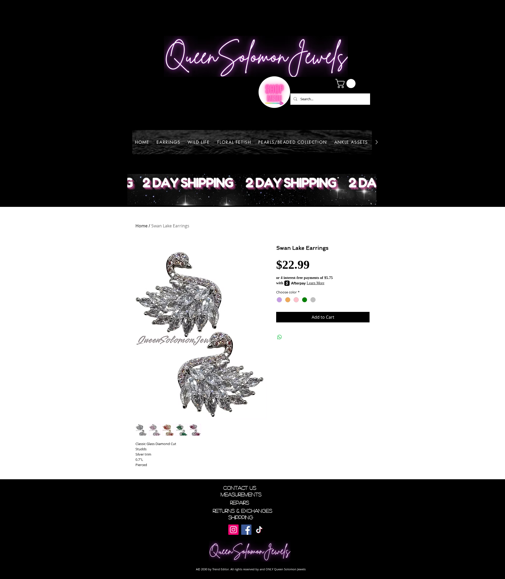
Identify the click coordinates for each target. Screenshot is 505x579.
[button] (346, 83)
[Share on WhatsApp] (279, 337)
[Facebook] (246, 530)
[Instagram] (233, 530)
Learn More (315, 283)
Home (141, 226)
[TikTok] (259, 530)
